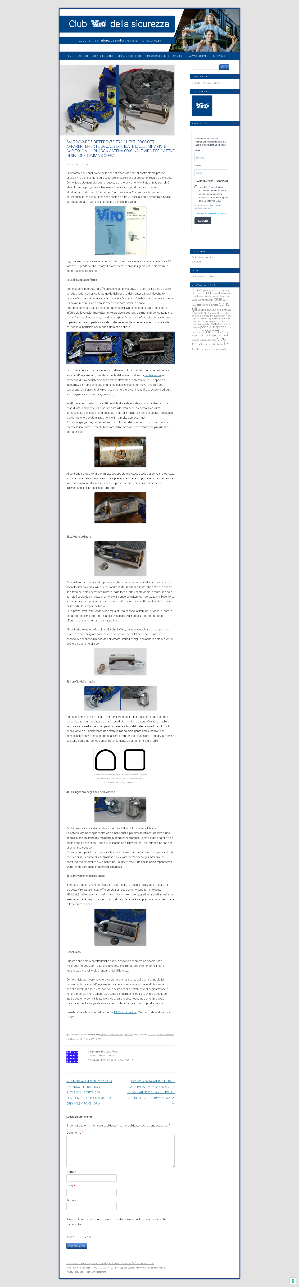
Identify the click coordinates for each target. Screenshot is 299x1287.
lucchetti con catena (222, 316)
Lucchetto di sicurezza (219, 321)
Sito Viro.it (196, 261)
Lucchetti (82, 56)
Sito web (72, 1200)
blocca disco (203, 296)
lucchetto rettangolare (201, 324)
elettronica (226, 310)
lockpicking (208, 315)
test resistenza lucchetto (211, 350)
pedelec (196, 327)
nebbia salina (152, 375)
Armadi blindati (198, 56)
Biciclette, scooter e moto (111, 1034)
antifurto (216, 290)
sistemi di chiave (213, 344)
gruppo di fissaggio (217, 313)
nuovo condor (225, 324)
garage (204, 312)
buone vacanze (205, 299)
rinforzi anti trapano (209, 335)
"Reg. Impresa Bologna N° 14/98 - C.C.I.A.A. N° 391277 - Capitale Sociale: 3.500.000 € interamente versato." (116, 1267)
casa (218, 299)
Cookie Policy (85, 1272)
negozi (215, 323)
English (196, 83)
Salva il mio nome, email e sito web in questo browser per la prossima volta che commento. (116, 1222)
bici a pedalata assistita (209, 293)
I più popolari (218, 56)
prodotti (159, 1034)
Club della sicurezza (119, 24)
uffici (225, 349)
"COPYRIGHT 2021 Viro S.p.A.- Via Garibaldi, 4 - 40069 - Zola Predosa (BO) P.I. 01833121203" (110, 1263)
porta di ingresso (213, 327)
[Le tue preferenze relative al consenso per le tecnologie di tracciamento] (293, 1281)
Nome (71, 1171)
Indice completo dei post (204, 276)
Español (217, 83)
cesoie (200, 305)
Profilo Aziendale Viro (202, 257)
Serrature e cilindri (103, 56)
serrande (195, 340)
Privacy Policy (72, 1272)
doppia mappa (206, 309)
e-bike (218, 309)
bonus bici (214, 296)
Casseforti (179, 56)
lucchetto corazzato (200, 321)
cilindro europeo (210, 305)
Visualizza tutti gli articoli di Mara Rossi (110, 1059)
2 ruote (151, 1034)
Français (206, 83)
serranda (224, 335)
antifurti (206, 291)
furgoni (196, 313)
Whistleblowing (99, 1272)
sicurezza (169, 1034)
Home (69, 56)
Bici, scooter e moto (157, 56)
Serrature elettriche (130, 56)
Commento (74, 1132)
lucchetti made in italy (201, 319)
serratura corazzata (208, 340)
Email (70, 1186)
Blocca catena (127, 1012)
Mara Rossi (94, 1039)
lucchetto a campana (221, 319)
